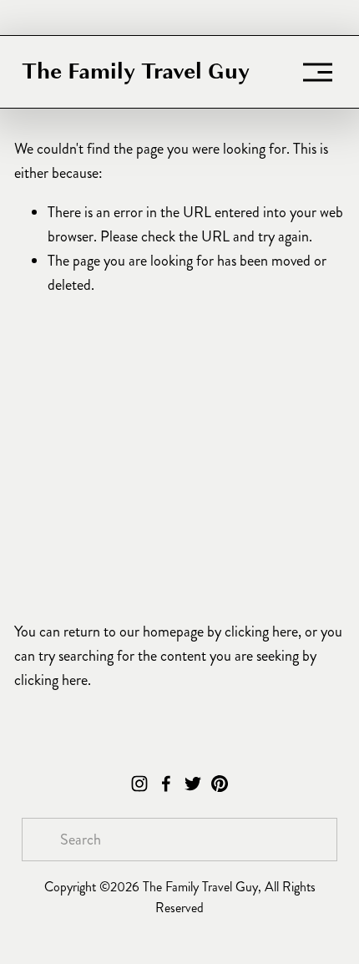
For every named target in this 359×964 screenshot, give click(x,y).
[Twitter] (193, 783)
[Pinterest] (219, 783)
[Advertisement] (179, 457)
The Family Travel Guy (136, 71)
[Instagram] (139, 783)
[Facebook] (166, 783)
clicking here (261, 631)
